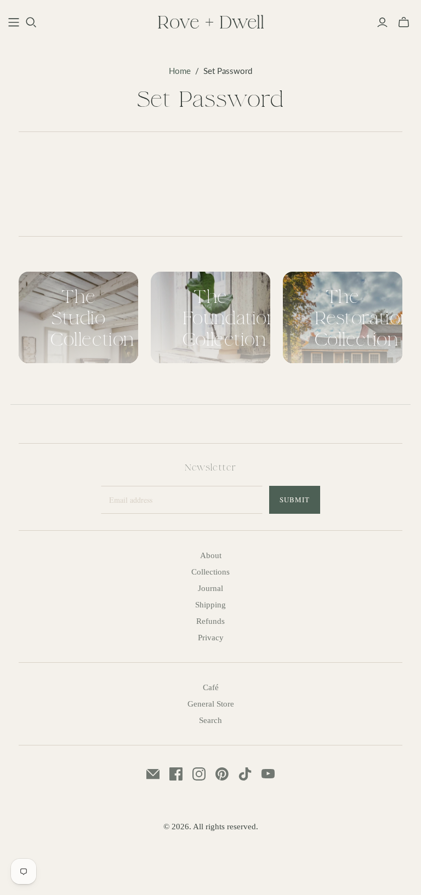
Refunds (210, 621)
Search (210, 720)
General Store (210, 703)
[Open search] (31, 22)
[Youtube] (268, 774)
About (210, 555)
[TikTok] (245, 774)
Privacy (211, 637)
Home (180, 71)
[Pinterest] (222, 774)
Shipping (210, 604)
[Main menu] (13, 22)
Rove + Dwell (210, 21)
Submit (295, 499)
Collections (210, 571)
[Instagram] (199, 774)
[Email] (153, 774)
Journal (210, 588)
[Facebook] (176, 774)
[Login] (382, 22)
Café (211, 687)
